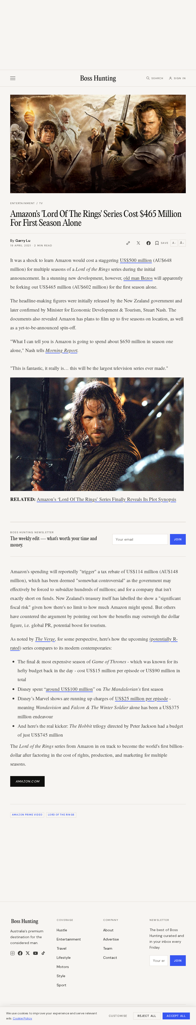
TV (41, 203)
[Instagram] (12, 953)
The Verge (45, 639)
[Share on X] (138, 243)
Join (178, 539)
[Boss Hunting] (98, 78)
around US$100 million (69, 689)
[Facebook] (20, 953)
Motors (63, 966)
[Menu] (12, 78)
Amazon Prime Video (27, 814)
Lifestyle (64, 957)
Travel (61, 948)
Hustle (62, 930)
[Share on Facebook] (148, 243)
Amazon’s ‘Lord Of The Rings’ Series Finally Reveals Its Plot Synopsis (106, 499)
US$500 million (136, 260)
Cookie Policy (22, 1018)
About (108, 930)
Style (61, 976)
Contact (110, 957)
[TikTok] (43, 953)
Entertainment (22, 203)
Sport (61, 985)
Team (107, 948)
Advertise (111, 939)
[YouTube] (35, 953)
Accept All (176, 1016)
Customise (118, 1016)
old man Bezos (138, 278)
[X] (28, 953)
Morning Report (61, 350)
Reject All (147, 1016)
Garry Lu (22, 240)
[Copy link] (128, 243)
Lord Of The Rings (61, 814)
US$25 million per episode (141, 698)
